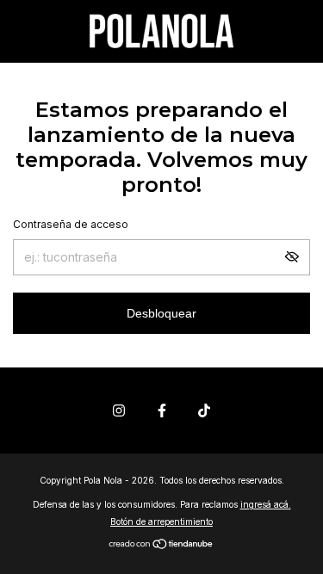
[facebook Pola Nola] (162, 410)
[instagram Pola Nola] (119, 410)
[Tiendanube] (161, 545)
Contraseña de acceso (70, 224)
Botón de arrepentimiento (161, 521)
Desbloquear (161, 313)
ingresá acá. (265, 504)
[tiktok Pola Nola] (204, 410)
